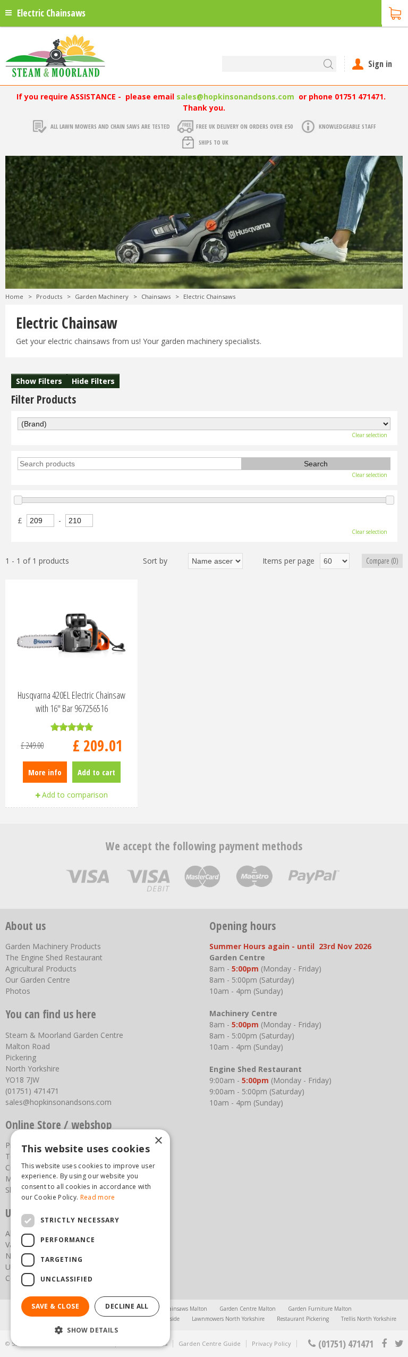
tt (399, 1343)
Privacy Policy (271, 1343)
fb (384, 1343)
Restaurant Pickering (303, 1318)
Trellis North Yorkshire (368, 1318)
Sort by (155, 561)
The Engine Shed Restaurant (54, 957)
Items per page (288, 561)
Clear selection (369, 435)
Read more (97, 1197)
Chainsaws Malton (184, 1308)
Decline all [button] (126, 1306)
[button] (90, 1330)
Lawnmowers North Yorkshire (228, 1318)
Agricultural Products (40, 969)
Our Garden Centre (37, 980)
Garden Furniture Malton (320, 1308)
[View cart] (394, 12)
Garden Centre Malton (247, 1308)
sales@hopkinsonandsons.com (235, 96)
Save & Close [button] (55, 1306)
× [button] (158, 1141)
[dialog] (90, 1237)
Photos (17, 991)
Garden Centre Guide (209, 1343)
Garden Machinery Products (53, 946)
